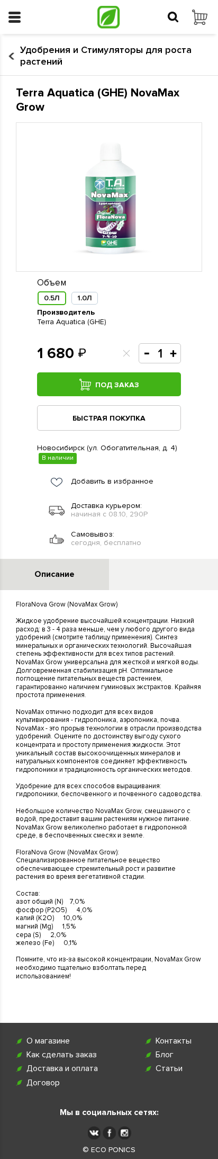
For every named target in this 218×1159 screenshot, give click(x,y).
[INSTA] (124, 1132)
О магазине (48, 1041)
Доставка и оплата (62, 1069)
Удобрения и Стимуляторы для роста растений (106, 55)
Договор (43, 1083)
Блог (165, 1055)
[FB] (109, 1132)
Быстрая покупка (109, 418)
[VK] (94, 1132)
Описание (54, 574)
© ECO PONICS (109, 1150)
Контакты (174, 1041)
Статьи (169, 1069)
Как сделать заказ (61, 1055)
